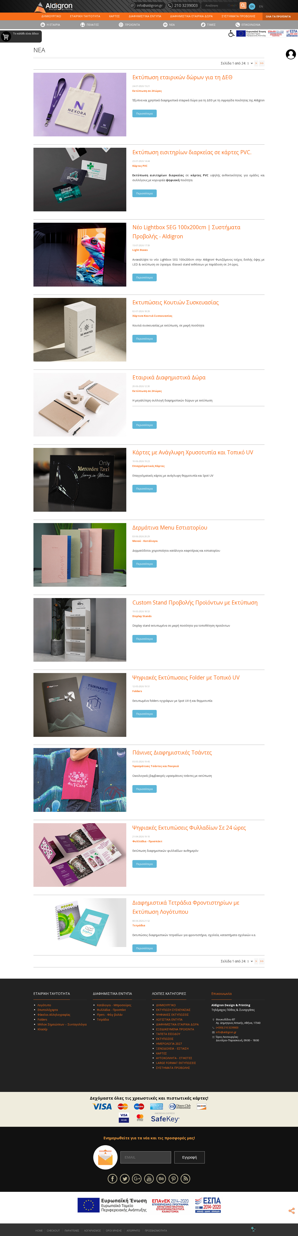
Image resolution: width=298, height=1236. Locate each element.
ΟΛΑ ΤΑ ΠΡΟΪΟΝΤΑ (278, 16)
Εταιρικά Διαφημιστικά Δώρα (169, 377)
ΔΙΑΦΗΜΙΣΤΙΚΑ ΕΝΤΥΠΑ (145, 16)
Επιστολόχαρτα (48, 1010)
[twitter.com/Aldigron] (124, 1178)
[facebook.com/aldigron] (112, 1178)
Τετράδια (138, 925)
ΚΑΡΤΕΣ (114, 16)
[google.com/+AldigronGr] (137, 1178)
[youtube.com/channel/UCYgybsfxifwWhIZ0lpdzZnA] (149, 1178)
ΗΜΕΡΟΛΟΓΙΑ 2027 (169, 1044)
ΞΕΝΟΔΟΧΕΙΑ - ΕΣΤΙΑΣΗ (172, 1048)
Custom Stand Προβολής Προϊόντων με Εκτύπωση (195, 602)
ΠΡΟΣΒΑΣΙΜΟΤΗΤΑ (156, 1230)
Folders (137, 691)
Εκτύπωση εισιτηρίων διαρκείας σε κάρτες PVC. (192, 152)
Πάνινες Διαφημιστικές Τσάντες (172, 752)
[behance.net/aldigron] (161, 1178)
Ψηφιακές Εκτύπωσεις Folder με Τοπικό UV (186, 677)
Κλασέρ (42, 1029)
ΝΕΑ (172, 25)
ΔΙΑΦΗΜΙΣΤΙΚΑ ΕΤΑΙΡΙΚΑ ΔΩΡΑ (191, 16)
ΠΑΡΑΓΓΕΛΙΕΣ (72, 1230)
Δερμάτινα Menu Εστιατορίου (169, 527)
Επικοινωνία (221, 993)
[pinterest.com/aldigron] (173, 1178)
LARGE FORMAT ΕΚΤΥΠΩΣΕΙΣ (176, 1063)
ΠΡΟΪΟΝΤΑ (132, 25)
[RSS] (185, 1178)
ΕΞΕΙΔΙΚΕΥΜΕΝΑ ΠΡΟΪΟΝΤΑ (175, 1029)
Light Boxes (140, 250)
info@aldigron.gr (226, 1032)
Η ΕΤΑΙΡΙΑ (53, 25)
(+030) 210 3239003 (227, 1027)
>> (262, 63)
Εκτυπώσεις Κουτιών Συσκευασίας (175, 302)
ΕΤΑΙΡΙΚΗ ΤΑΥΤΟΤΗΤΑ (85, 16)
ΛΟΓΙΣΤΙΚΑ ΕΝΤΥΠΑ (169, 1019)
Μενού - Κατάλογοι (145, 541)
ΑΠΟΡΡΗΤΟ (133, 1230)
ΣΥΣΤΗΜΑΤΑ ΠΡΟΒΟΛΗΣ (238, 16)
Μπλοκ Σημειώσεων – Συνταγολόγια (62, 1024)
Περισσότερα (144, 113)
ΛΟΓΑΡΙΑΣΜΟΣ (92, 1230)
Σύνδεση (291, 54)
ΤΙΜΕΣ (211, 25)
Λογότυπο (44, 1005)
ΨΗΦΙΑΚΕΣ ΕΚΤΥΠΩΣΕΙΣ (172, 1015)
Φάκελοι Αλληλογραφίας (54, 1015)
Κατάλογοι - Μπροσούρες (114, 1005)
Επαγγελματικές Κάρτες (148, 466)
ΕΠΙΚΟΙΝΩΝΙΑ (250, 25)
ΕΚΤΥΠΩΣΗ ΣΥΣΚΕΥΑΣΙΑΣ (173, 1010)
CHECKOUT (53, 1230)
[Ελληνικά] (252, 6)
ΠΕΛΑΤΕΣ (93, 25)
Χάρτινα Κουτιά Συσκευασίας (152, 316)
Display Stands (142, 616)
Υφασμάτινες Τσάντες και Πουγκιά (155, 766)
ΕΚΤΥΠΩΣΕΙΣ (165, 1039)
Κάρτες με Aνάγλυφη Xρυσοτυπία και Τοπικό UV (192, 452)
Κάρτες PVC (139, 166)
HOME (39, 1230)
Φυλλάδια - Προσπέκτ (147, 841)
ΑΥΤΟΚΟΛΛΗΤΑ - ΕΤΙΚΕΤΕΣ (174, 1058)
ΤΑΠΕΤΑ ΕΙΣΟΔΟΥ (168, 1034)
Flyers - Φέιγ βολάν (110, 1015)
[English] (261, 6)
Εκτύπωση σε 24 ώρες (147, 91)
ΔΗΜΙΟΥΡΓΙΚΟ (51, 16)
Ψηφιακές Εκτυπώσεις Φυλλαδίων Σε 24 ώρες (189, 827)
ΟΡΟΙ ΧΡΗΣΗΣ (114, 1230)
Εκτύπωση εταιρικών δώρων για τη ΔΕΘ (182, 77)
